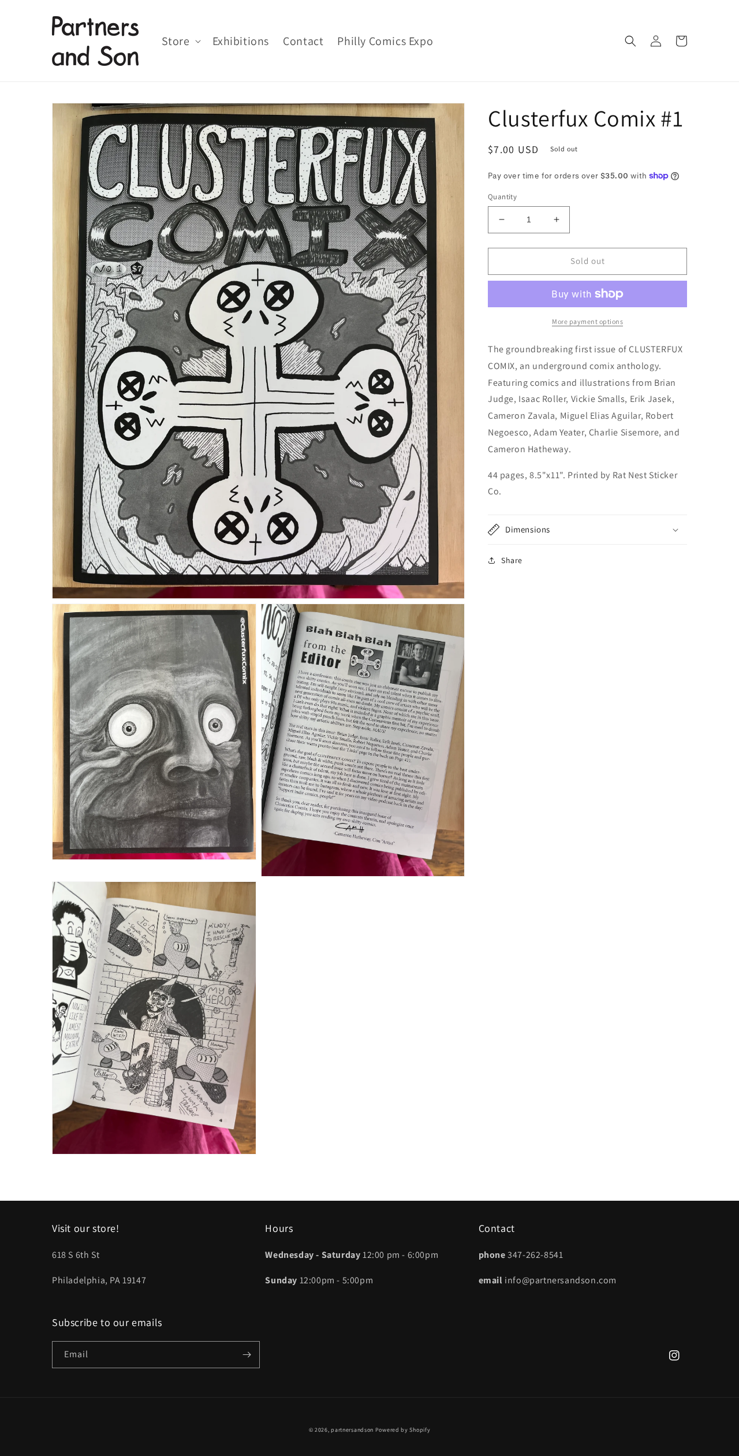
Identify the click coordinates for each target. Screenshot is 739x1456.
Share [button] (511, 560)
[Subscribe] (246, 1354)
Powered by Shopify (403, 1429)
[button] (180, 41)
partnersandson (352, 1429)
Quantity (502, 197)
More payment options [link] (587, 321)
